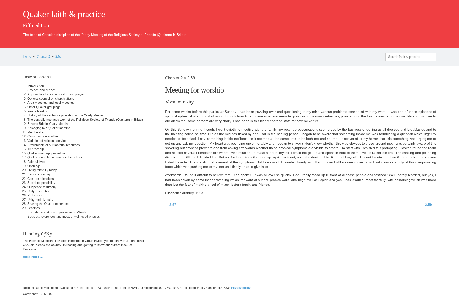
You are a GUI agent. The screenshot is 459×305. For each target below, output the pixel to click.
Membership (35, 132)
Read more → (33, 257)
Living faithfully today (42, 170)
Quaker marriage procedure (46, 153)
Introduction (35, 86)
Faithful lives (36, 161)
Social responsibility (41, 183)
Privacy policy (241, 287)
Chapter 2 (43, 56)
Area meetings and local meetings (51, 102)
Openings (34, 166)
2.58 (58, 56)
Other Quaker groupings (43, 107)
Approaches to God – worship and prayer (55, 94)
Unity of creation (38, 191)
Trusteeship (35, 149)
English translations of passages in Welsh (56, 212)
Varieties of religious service (46, 140)
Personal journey (39, 174)
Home (27, 56)
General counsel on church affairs (50, 98)
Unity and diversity (40, 200)
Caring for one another (42, 136)
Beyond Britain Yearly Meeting (48, 123)
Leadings (33, 208)
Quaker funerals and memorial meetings (55, 157)
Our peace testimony (41, 187)
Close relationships (40, 178)
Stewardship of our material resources (53, 145)
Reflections (35, 195)
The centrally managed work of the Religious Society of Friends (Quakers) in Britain (85, 119)
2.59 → (430, 205)
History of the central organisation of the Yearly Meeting (65, 115)
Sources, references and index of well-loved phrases (63, 216)
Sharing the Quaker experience (48, 204)
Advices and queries (41, 90)
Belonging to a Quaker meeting (48, 128)
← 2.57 (170, 205)
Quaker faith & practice (64, 14)
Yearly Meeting (37, 111)
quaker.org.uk (421, 22)
